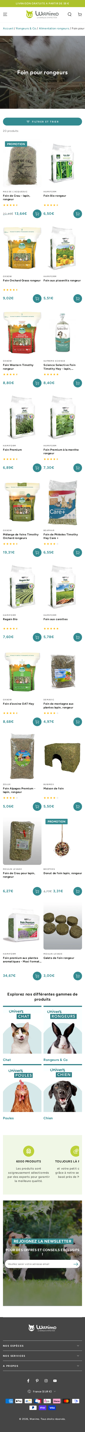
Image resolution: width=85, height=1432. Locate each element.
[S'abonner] (75, 1264)
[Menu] (5, 14)
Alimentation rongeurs (54, 28)
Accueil (8, 28)
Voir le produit (37, 213)
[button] (69, 14)
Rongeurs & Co (26, 28)
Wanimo (34, 1419)
